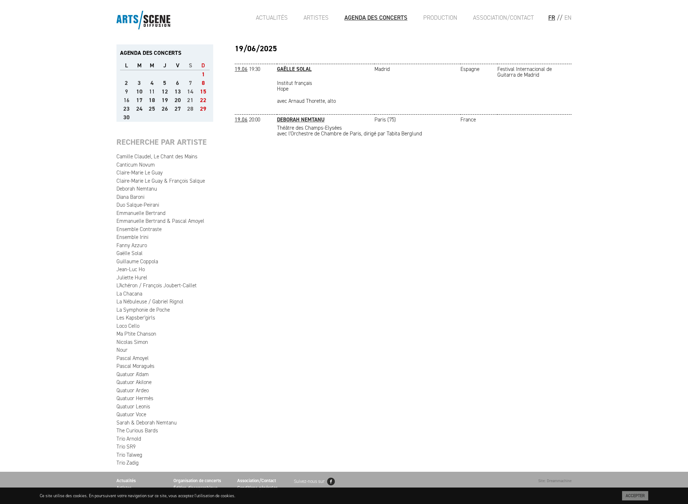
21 (190, 100)
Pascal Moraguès (135, 366)
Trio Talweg (129, 455)
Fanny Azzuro (131, 245)
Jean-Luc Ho (130, 269)
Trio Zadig (127, 462)
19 (165, 100)
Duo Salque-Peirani (137, 204)
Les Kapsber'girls (135, 317)
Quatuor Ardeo (132, 390)
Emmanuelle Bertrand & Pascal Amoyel (160, 221)
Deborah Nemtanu (136, 188)
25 (152, 108)
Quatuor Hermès (134, 398)
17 (139, 100)
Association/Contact (503, 17)
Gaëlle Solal (129, 253)
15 (203, 91)
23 (126, 108)
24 (139, 108)
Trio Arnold (128, 438)
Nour (122, 350)
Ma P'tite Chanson (136, 333)
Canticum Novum (135, 164)
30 (126, 117)
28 (190, 108)
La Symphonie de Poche (143, 309)
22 (203, 100)
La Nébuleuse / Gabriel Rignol (149, 301)
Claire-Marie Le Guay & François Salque (160, 180)
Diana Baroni (130, 197)
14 (190, 91)
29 (203, 108)
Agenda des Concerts (375, 17)
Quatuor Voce (131, 414)
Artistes (316, 17)
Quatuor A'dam (132, 374)
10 (139, 91)
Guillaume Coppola (137, 261)
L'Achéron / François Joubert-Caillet (156, 285)
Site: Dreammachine (555, 481)
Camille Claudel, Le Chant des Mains (156, 156)
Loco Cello (127, 326)
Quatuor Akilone (134, 382)
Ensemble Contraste (139, 229)
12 (165, 91)
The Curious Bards (137, 430)
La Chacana (129, 293)
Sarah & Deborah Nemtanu (146, 422)
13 (178, 91)
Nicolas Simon (132, 342)
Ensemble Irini (132, 237)
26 (165, 108)
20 (178, 100)
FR (551, 17)
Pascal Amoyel (132, 358)
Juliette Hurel (131, 277)
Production (440, 17)
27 (178, 108)
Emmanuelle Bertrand (141, 213)
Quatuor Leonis (133, 406)
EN (568, 17)
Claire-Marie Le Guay (139, 172)
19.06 (241, 69)
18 (152, 100)
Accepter (635, 496)
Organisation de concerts (197, 480)
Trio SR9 (125, 446)
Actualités (272, 17)
